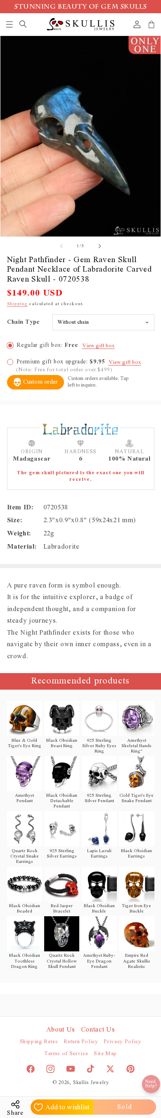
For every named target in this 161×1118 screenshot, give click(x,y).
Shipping (17, 303)
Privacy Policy (122, 1041)
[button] (9, 24)
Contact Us (98, 1029)
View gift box (98, 346)
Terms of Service (66, 1053)
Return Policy (81, 1041)
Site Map (105, 1053)
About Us (60, 1029)
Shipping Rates (39, 1041)
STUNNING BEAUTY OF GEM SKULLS (80, 7)
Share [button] (15, 1113)
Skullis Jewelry (91, 1082)
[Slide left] (61, 246)
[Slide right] (99, 246)
